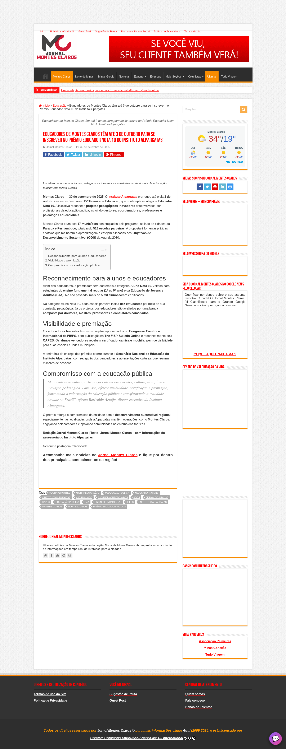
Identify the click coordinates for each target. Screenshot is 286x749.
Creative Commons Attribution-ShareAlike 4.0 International (136, 738)
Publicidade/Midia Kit (62, 31)
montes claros (52, 506)
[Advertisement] (143, 9)
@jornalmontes (59, 493)
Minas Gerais (106, 76)
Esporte (138, 76)
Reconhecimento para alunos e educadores (77, 255)
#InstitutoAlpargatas (56, 497)
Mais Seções (174, 76)
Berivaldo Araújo (157, 497)
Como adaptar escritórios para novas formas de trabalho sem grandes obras (110, 90)
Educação (59, 105)
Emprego (155, 76)
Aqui (187, 730)
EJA (87, 502)
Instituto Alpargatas (153, 502)
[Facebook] (200, 186)
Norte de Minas (84, 76)
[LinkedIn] (222, 186)
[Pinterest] (215, 186)
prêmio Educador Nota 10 (109, 506)
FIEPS (130, 502)
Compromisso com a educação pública (74, 265)
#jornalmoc (84, 497)
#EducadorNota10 (146, 493)
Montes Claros (62, 76)
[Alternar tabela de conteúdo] (101, 249)
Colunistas (194, 76)
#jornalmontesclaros (113, 497)
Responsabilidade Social (135, 31)
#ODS (137, 497)
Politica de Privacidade (167, 31)
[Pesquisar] (243, 109)
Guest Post (85, 31)
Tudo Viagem (229, 76)
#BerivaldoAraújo (87, 493)
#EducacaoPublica (117, 493)
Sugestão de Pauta (106, 31)
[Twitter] (207, 186)
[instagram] (230, 186)
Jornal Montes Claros (59, 147)
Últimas (211, 76)
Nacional (124, 76)
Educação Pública (67, 502)
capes (46, 502)
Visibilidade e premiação (64, 260)
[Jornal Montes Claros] (57, 46)
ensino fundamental (108, 502)
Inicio (43, 31)
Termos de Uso (192, 31)
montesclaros (77, 506)
